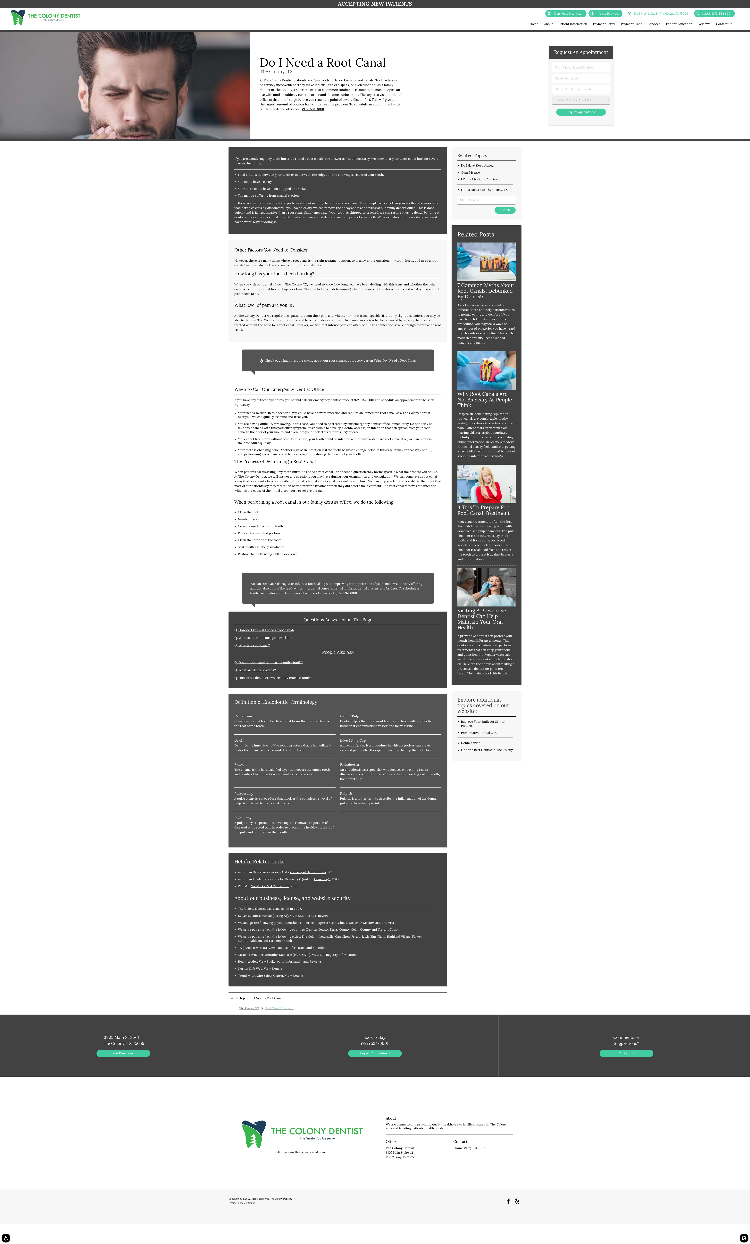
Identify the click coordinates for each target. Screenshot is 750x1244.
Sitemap (250, 1202)
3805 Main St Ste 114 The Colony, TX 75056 (660, 13)
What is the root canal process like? (265, 638)
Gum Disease (470, 172)
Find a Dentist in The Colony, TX (484, 190)
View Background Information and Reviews (290, 961)
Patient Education (679, 24)
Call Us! (716, 13)
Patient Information (573, 24)
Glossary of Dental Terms (308, 872)
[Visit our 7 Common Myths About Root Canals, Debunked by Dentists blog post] (486, 280)
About (548, 24)
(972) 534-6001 (313, 109)
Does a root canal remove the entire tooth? (270, 662)
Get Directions (123, 1053)
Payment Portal (604, 24)
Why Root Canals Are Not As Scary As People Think (484, 399)
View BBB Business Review (309, 916)
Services (654, 24)
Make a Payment (607, 13)
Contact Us (724, 24)
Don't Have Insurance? (568, 13)
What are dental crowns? (257, 670)
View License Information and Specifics (297, 948)
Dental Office (470, 743)
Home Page (322, 879)
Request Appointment (374, 1053)
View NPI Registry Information (334, 955)
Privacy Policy (236, 1202)
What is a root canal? (254, 645)
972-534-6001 (364, 400)
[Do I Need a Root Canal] (125, 138)
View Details (273, 968)
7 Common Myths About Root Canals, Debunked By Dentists (485, 291)
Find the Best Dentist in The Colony (487, 750)
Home (534, 24)
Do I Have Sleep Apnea (477, 165)
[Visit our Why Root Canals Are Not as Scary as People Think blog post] (486, 389)
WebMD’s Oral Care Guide (270, 886)
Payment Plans (631, 24)
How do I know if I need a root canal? (266, 630)
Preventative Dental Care (479, 733)
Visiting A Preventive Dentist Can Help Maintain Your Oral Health (481, 619)
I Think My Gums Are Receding (483, 179)
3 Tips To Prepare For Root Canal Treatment (483, 510)
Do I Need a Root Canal (399, 360)
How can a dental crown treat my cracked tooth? (275, 678)
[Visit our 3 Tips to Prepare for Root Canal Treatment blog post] (486, 502)
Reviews (704, 24)
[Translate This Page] (744, 1238)
